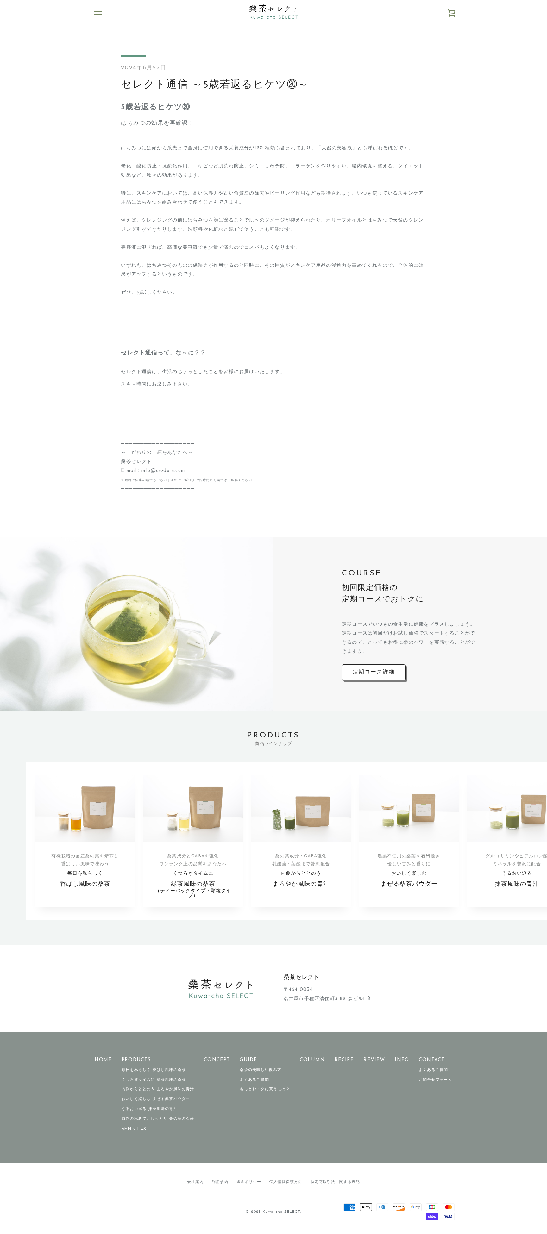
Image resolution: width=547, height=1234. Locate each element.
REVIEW (374, 1060)
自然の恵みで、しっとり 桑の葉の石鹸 (158, 1119)
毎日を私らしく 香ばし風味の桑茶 (154, 1070)
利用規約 (220, 1182)
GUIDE (248, 1060)
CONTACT (431, 1060)
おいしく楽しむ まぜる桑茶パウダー (156, 1099)
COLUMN (312, 1060)
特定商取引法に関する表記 (335, 1182)
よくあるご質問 (254, 1080)
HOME (103, 1060)
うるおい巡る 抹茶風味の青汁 (150, 1109)
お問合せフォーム (435, 1080)
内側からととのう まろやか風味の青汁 (158, 1089)
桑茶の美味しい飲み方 (260, 1070)
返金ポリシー (248, 1182)
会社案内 (195, 1182)
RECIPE (344, 1060)
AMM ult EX (134, 1129)
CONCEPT (217, 1060)
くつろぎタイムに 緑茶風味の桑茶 (154, 1080)
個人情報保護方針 (285, 1182)
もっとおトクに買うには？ (265, 1089)
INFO (402, 1060)
